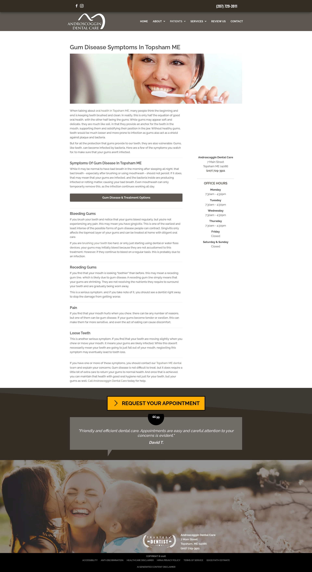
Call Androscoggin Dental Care (107, 380)
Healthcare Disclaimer (140, 560)
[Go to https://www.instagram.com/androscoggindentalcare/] (82, 6)
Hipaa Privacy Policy (168, 560)
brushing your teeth (94, 243)
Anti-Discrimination (112, 560)
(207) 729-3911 (226, 6)
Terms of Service (193, 560)
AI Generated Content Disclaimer (156, 567)
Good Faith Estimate (218, 560)
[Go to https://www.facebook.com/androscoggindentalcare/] (76, 6)
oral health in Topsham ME (112, 110)
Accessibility (90, 560)
